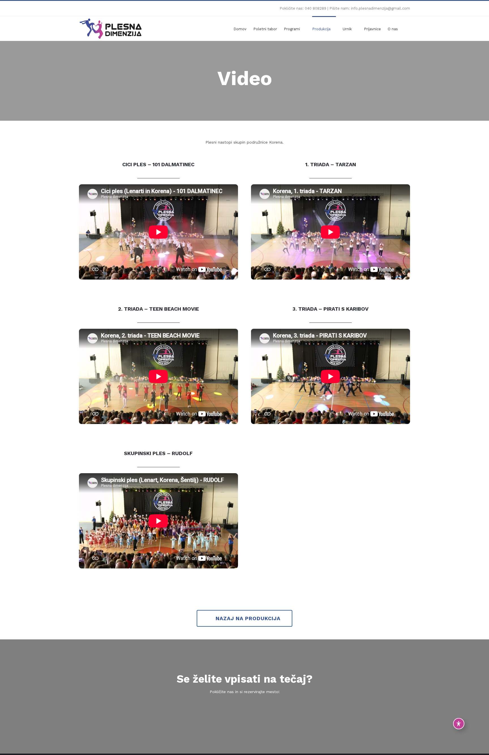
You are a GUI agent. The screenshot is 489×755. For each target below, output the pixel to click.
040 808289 (315, 8)
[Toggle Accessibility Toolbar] (458, 723)
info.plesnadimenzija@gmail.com (380, 8)
